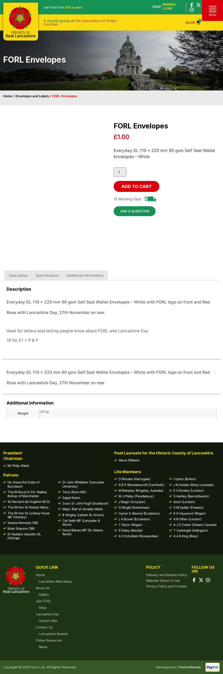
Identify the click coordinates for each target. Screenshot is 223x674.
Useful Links (48, 620)
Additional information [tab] (85, 275)
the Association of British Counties (80, 22)
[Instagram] (191, 9)
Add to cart (136, 186)
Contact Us (44, 627)
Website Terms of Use (163, 580)
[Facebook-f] (191, 5)
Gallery (44, 594)
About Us (43, 588)
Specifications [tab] (47, 275)
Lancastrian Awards (53, 633)
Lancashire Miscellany (55, 581)
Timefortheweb (189, 667)
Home (7, 96)
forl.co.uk (38, 667)
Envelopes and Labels (32, 96)
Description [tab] (18, 275)
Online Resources (49, 640)
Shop (156, 6)
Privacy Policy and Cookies (166, 586)
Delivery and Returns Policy (166, 575)
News (43, 646)
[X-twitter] (198, 5)
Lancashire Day (47, 614)
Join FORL (43, 601)
